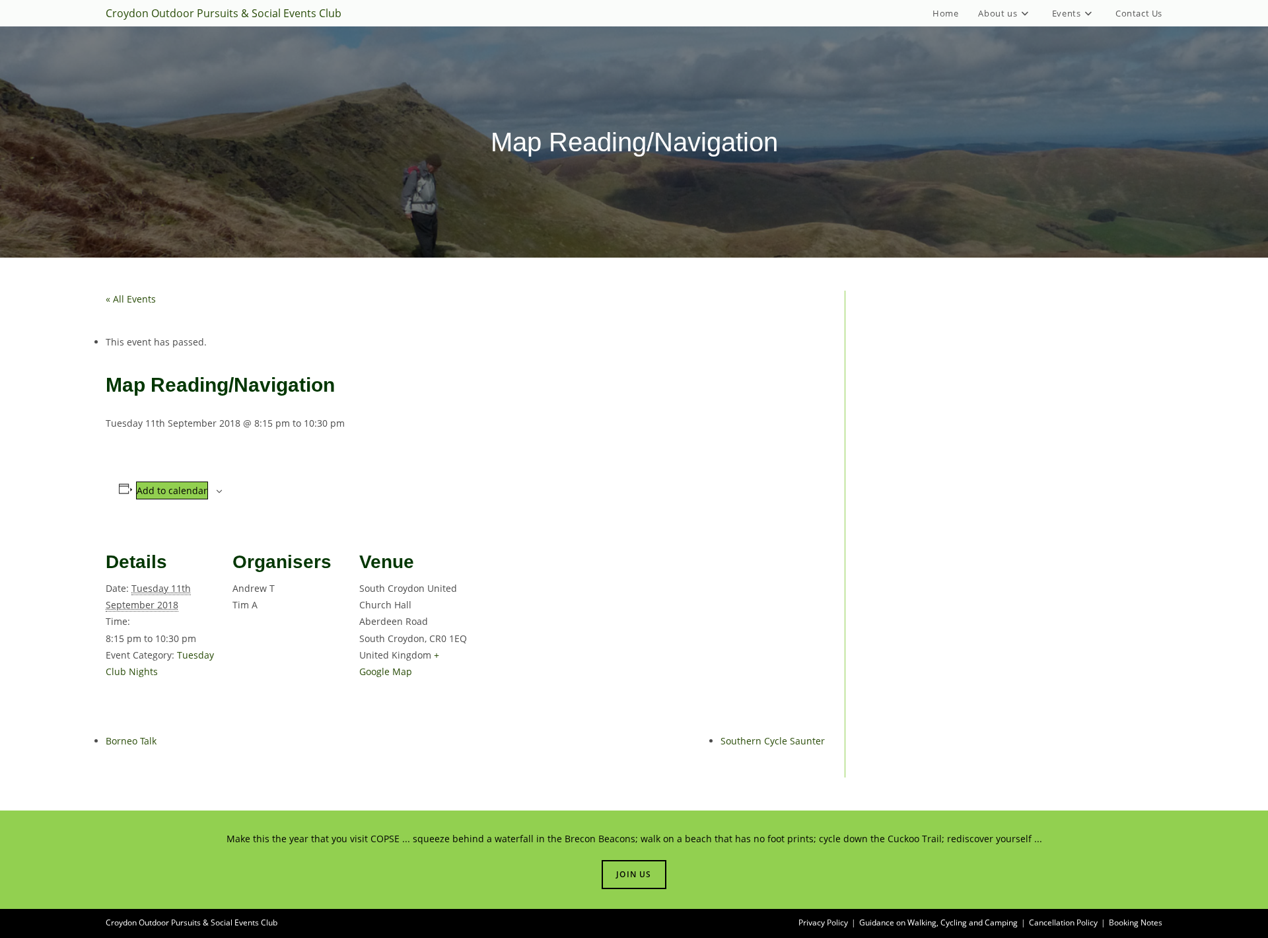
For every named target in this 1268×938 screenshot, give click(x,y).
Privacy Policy (823, 922)
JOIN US (633, 874)
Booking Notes (1135, 922)
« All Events (131, 299)
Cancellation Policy (1063, 922)
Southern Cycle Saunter (773, 741)
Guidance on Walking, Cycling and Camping (938, 922)
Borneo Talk (131, 741)
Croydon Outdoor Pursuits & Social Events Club (223, 13)
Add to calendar (172, 490)
